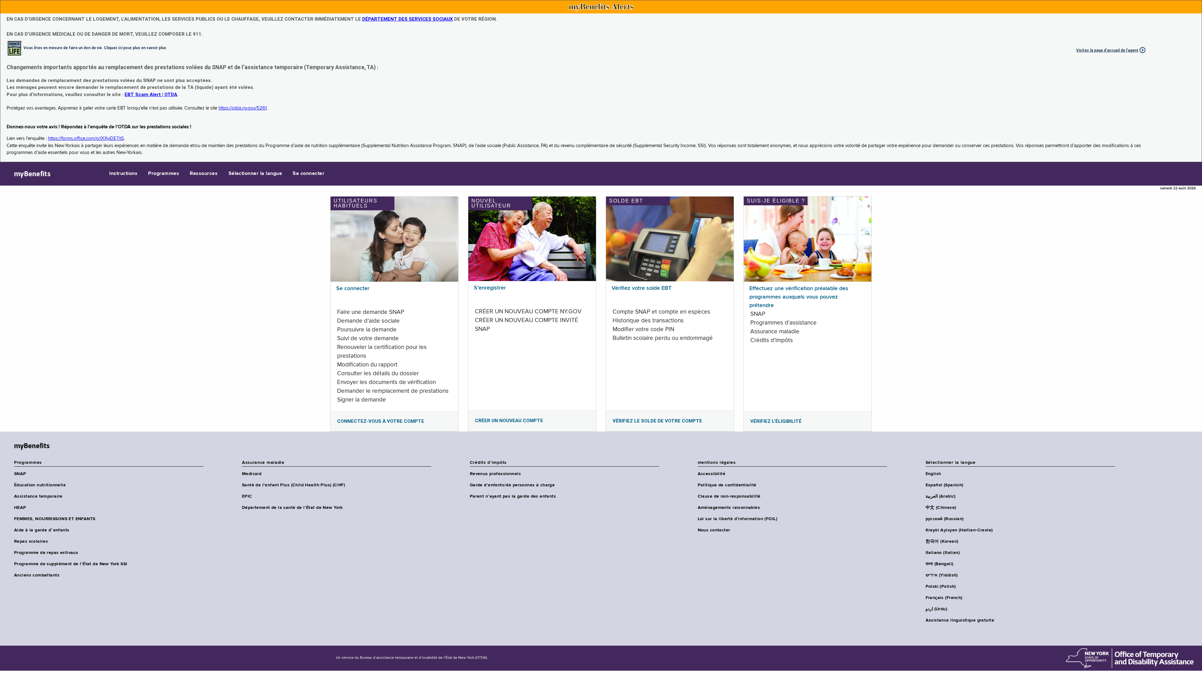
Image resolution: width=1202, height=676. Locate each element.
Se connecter (308, 173)
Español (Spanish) (944, 485)
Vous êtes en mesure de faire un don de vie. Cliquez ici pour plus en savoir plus (94, 47)
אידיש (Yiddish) (942, 575)
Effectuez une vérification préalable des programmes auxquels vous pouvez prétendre (798, 297)
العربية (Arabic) (941, 496)
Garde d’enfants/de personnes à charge (512, 485)
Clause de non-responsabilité (729, 496)
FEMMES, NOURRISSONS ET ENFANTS (54, 519)
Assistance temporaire (38, 496)
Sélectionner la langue (255, 173)
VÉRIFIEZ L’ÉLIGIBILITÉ (776, 421)
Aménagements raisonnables (729, 507)
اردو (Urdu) (936, 609)
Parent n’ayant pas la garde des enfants (513, 496)
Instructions (123, 173)
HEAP (20, 507)
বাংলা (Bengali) (939, 564)
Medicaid (251, 474)
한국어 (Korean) (942, 541)
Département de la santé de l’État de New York (292, 507)
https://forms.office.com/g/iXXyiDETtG (86, 138)
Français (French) (944, 598)
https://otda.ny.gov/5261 (242, 108)
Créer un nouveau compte (509, 420)
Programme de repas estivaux (46, 553)
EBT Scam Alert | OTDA (151, 94)
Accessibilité (711, 474)
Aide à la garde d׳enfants (41, 530)
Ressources (204, 173)
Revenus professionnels (495, 474)
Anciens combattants (36, 575)
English (933, 474)
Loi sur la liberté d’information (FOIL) (737, 519)
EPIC (247, 496)
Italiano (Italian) (943, 553)
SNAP (20, 474)
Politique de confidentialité (727, 485)
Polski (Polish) (941, 586)
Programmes (163, 173)
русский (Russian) (945, 519)
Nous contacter (714, 530)
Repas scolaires (31, 541)
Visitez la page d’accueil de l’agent (1107, 50)
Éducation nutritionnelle (40, 485)
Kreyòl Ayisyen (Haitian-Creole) (959, 530)
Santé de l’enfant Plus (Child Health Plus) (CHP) (293, 485)
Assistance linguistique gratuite (960, 620)
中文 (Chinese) (941, 507)
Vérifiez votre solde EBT (641, 288)
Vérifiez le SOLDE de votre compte (657, 421)
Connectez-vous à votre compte (380, 421)
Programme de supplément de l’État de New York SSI (70, 564)
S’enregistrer (490, 288)
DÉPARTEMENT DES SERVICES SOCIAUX (407, 19)
